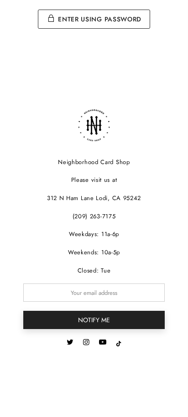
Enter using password (99, 19)
